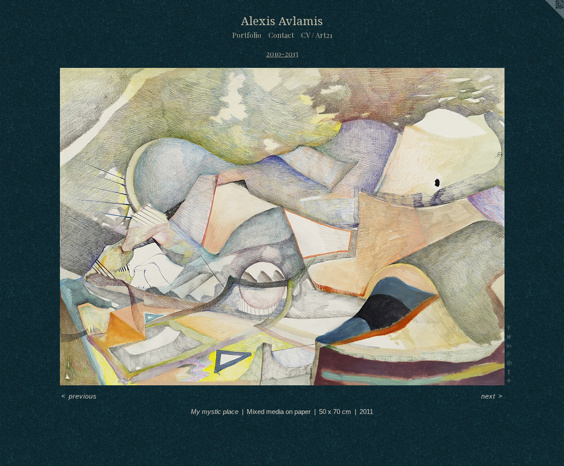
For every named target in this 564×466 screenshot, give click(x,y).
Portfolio (246, 35)
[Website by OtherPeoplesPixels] (546, 17)
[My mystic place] (282, 226)
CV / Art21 (316, 35)
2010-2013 (282, 53)
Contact (281, 35)
